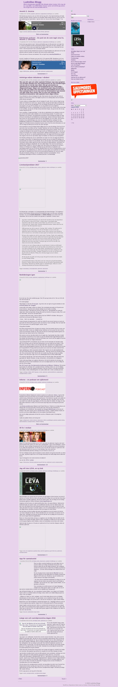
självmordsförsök (52, 372)
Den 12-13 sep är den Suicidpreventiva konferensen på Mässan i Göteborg (39, 365)
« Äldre (20, 678)
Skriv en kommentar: (42, 34)
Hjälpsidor (74, 68)
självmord (37, 13)
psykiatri (33, 13)
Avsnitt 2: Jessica (26, 11)
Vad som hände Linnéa (77, 79)
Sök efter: (73, 14)
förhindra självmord (34, 462)
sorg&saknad (43, 13)
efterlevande (26, 71)
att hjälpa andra (36, 80)
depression (40, 420)
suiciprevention (59, 462)
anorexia (25, 31)
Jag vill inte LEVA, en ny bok (31, 468)
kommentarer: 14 (42, 464)
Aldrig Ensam (52, 409)
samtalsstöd (30, 612)
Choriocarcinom (75, 54)
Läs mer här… (28, 609)
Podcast (35, 42)
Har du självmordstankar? (78, 66)
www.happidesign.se (45, 501)
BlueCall (56, 573)
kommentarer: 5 (42, 376)
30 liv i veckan (25, 428)
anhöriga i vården (27, 372)
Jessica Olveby (40, 31)
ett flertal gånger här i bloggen (27, 305)
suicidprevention (23, 373)
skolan (48, 167)
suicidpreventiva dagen (40, 673)
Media (72, 70)
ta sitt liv (29, 373)
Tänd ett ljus (74, 75)
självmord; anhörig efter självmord (38, 71)
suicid (53, 462)
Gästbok (73, 60)
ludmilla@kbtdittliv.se (55, 54)
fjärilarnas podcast (32, 31)
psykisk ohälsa (61, 420)
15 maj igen (35, 303)
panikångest (50, 420)
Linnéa (39, 167)
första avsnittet (26, 406)
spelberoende (49, 71)
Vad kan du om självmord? (78, 77)
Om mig (73, 73)
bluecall (25, 612)
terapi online (36, 612)
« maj (72, 122)
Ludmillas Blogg (32, 2)
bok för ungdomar (45, 551)
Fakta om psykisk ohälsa (77, 56)
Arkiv (72, 105)
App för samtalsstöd (27, 559)
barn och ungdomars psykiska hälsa (31, 551)
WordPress (66, 685)
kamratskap (26, 268)
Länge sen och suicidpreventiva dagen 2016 (37, 618)
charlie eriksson (33, 420)
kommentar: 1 (42, 161)
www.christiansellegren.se (57, 60)
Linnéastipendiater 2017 (29, 165)
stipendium (45, 268)
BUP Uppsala (35, 372)
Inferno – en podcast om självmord (33, 380)
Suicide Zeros (41, 410)
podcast (55, 420)
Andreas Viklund (87, 685)
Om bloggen (74, 72)
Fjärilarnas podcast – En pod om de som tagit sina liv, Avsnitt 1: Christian (41, 38)
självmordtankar (23, 421)
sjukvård (52, 80)
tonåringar (49, 13)
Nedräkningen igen (27, 275)
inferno (55, 395)
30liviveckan (26, 462)
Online (91, 21)
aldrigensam (26, 420)
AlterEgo (98, 685)
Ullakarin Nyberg (40, 421)
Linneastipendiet (33, 268)
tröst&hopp (51, 42)
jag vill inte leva (42, 462)
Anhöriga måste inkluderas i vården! (34, 77)
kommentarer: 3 (42, 73)
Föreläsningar (75, 58)
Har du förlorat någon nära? (78, 61)
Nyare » (64, 678)
